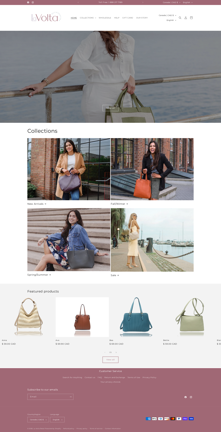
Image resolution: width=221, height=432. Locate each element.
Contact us (90, 377)
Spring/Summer (37, 274)
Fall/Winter (118, 203)
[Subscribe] (70, 397)
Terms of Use (134, 377)
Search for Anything (72, 377)
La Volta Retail (39, 429)
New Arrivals (35, 203)
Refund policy (68, 428)
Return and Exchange (114, 377)
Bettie (166, 340)
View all (110, 359)
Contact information (113, 428)
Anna (4, 340)
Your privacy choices (110, 382)
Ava (57, 340)
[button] (87, 17)
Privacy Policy (149, 377)
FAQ (100, 377)
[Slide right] (116, 352)
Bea (111, 340)
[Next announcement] (143, 2)
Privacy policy (82, 428)
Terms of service (96, 428)
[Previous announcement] (78, 2)
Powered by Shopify (53, 429)
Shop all (110, 108)
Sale (113, 275)
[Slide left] (105, 352)
